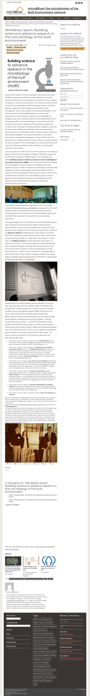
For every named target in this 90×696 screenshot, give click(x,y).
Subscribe (63, 100)
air (50, 619)
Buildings (12, 22)
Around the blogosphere (49, 626)
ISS (55, 652)
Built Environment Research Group (23, 599)
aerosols (45, 619)
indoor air (49, 652)
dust (35, 648)
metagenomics (38, 659)
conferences (37, 641)
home (7, 22)
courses (53, 641)
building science (48, 633)
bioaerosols (43, 630)
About (9, 18)
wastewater (48, 680)
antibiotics (50, 623)
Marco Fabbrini (64, 655)
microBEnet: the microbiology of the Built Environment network (53, 10)
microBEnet (47, 659)
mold (50, 673)
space (53, 677)
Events (66, 18)
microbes (36, 662)
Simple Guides (26, 18)
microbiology (44, 662)
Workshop (50, 579)
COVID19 (42, 644)
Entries (9, 638)
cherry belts (63, 120)
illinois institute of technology (16, 579)
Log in (8, 633)
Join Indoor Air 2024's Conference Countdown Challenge (70, 130)
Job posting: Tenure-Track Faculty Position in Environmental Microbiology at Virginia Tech (71, 81)
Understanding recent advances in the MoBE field (30, 568)
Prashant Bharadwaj (66, 638)
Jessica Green (37, 655)
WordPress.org (11, 646)
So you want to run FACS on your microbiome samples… (71, 642)
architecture (37, 626)
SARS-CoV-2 (41, 677)
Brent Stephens (14, 45)
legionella (45, 655)
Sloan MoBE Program (13, 53)
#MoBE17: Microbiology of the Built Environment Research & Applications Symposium (13, 569)
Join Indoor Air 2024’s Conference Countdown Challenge (70, 62)
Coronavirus (45, 641)
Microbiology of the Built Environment (34, 579)
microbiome (37, 673)
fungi (39, 648)
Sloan (45, 579)
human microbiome (39, 652)
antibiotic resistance (39, 623)
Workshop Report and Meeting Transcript (30, 208)
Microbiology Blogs (75, 120)
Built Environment (39, 637)
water (35, 684)
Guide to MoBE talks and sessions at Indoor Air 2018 (48, 568)
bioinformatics (38, 633)
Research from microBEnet (37, 22)
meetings (52, 655)
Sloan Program (40, 18)
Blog (16, 18)
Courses (36, 644)
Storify (35, 680)
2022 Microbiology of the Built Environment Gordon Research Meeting (72, 68)
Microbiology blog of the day (42, 666)
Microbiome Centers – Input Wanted (72, 658)
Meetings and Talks (22, 22)
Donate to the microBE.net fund (72, 48)
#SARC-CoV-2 (37, 619)
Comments (11, 642)
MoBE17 (44, 673)
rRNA (35, 677)
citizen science (50, 637)
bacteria (36, 630)
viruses (41, 680)
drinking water (51, 644)
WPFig (83, 689)
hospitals (45, 648)
